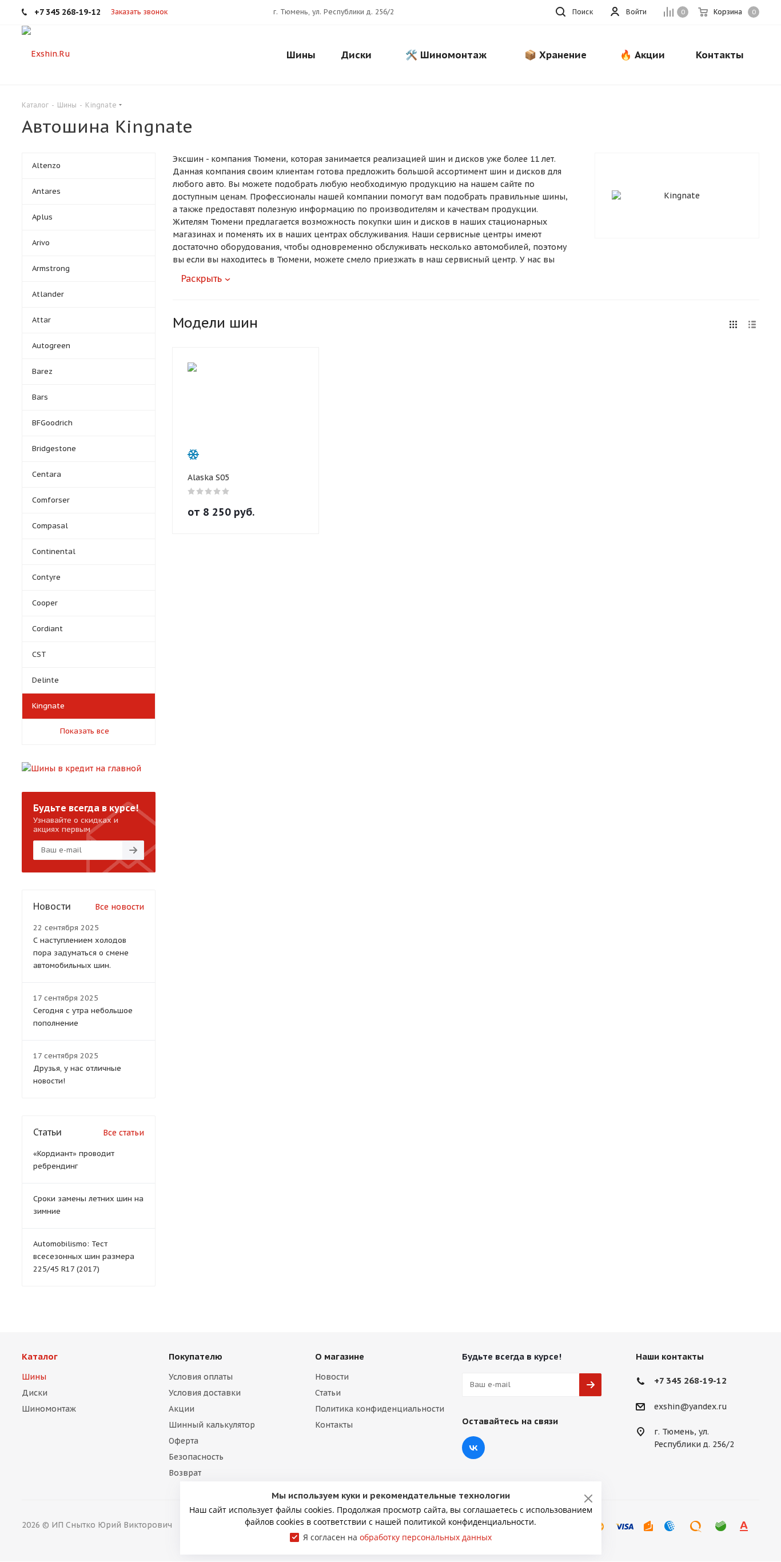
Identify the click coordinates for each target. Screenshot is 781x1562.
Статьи (328, 1393)
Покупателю (195, 1356)
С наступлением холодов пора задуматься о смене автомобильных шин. (81, 952)
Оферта (183, 1441)
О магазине (339, 1356)
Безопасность (196, 1457)
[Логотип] (46, 53)
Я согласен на (397, 1537)
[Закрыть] (588, 1499)
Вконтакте (473, 1447)
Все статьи (123, 1132)
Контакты (334, 1425)
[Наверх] (725, 1305)
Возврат (185, 1473)
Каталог (40, 1356)
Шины (34, 1377)
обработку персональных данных (426, 1537)
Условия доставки (205, 1393)
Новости (332, 1377)
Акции (181, 1409)
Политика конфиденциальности (379, 1409)
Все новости (119, 907)
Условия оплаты (201, 1377)
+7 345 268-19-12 (690, 1380)
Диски (34, 1393)
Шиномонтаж (49, 1409)
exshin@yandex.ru (690, 1406)
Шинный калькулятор (212, 1425)
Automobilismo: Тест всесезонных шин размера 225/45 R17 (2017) (83, 1256)
